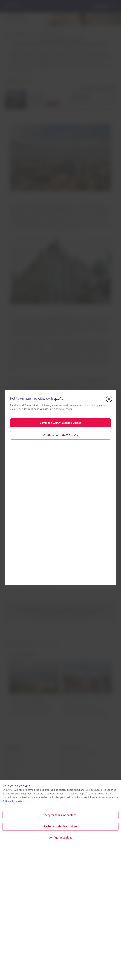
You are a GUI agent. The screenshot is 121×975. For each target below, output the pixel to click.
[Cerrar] (109, 398)
